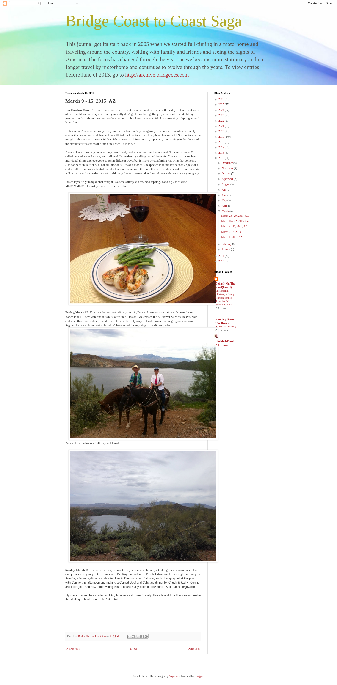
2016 (221, 152)
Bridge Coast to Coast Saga (153, 21)
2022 (221, 120)
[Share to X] (137, 636)
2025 (221, 104)
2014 (221, 256)
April (225, 205)
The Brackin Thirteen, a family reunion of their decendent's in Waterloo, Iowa (225, 297)
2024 (221, 110)
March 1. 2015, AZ (231, 237)
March (225, 211)
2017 (221, 147)
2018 (221, 142)
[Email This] (129, 636)
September (228, 179)
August (226, 184)
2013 (221, 261)
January (226, 249)
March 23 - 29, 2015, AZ (235, 215)
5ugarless (174, 676)
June (224, 195)
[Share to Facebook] (142, 636)
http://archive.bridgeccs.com (157, 75)
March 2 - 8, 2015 (231, 231)
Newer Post (72, 648)
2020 (221, 131)
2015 (221, 158)
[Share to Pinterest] (146, 636)
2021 (221, 126)
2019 (221, 136)
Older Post (193, 648)
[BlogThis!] (133, 636)
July (224, 189)
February (227, 244)
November (228, 168)
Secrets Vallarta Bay (225, 326)
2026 (221, 99)
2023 (221, 115)
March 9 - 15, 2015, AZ (234, 226)
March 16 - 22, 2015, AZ (235, 221)
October (226, 173)
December (227, 162)
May (224, 200)
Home (133, 648)
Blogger (199, 676)
